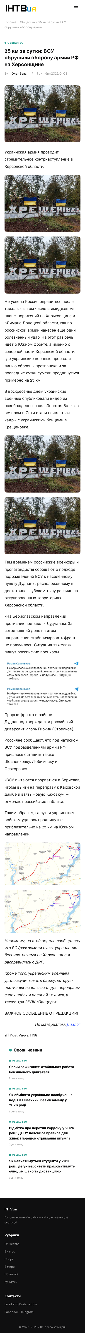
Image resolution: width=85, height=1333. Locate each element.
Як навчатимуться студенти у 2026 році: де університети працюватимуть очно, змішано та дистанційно (42, 1166)
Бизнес (10, 1251)
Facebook (12, 1312)
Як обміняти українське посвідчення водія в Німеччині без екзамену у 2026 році (41, 1100)
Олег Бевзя (20, 73)
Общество (27, 22)
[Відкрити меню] (75, 8)
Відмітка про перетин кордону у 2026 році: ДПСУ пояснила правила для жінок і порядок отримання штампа (41, 1133)
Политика (11, 1274)
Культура (11, 1282)
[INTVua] (20, 8)
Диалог (73, 1024)
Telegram (27, 1312)
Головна (10, 22)
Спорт (9, 1259)
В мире (10, 1267)
